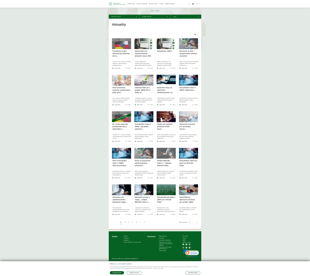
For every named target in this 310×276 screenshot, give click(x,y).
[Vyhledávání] (189, 4)
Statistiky (161, 238)
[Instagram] (183, 248)
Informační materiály (164, 240)
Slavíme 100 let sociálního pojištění (124, 258)
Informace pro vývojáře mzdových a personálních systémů (166, 243)
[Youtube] (189, 245)
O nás (152, 10)
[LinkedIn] (186, 248)
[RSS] (189, 248)
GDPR (184, 240)
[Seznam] (197, 34)
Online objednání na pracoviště (132, 242)
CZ (197, 4)
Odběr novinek (187, 242)
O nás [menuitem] (174, 16)
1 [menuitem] (120, 222)
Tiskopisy (126, 238)
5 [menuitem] (136, 222)
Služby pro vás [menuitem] (146, 16)
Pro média (185, 236)
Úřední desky (162, 250)
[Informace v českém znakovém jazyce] (193, 4)
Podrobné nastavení (193, 272)
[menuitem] (131, 4)
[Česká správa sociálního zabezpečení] (117, 4)
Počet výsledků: (183, 222)
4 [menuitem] (132, 222)
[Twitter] (186, 245)
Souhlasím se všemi (116, 272)
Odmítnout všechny (134, 272)
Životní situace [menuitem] (116, 16)
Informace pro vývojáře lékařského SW (165, 247)
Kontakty (126, 240)
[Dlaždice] (195, 34)
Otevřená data (163, 236)
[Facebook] (183, 245)
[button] (191, 253)
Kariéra (184, 238)
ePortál (126, 236)
